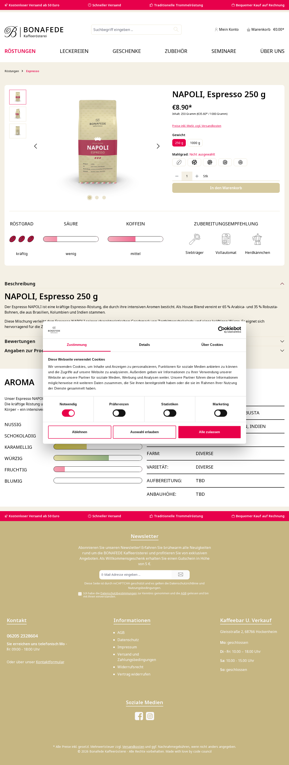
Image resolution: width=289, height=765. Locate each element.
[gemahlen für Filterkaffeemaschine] (210, 162)
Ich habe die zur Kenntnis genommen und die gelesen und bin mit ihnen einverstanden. (146, 595)
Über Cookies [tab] (212, 345)
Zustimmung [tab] (77, 345)
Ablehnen (79, 432)
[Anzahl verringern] (177, 176)
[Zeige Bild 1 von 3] (89, 197)
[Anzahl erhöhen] (197, 176)
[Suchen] (176, 30)
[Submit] (181, 574)
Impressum (127, 647)
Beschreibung (20, 284)
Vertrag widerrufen (133, 674)
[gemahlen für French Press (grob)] (194, 162)
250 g (179, 143)
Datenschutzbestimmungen (118, 593)
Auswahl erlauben (144, 432)
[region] (86, 146)
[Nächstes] (158, 146)
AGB (183, 593)
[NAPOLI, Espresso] (96, 146)
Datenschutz (128, 639)
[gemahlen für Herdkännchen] (225, 162)
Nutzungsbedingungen (144, 588)
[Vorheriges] (36, 146)
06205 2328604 (22, 636)
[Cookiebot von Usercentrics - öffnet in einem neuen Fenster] (221, 329)
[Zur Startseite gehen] (34, 31)
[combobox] (131, 30)
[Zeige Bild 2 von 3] (97, 197)
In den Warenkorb (226, 187)
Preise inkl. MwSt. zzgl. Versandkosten (196, 126)
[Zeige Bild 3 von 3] (104, 197)
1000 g (195, 143)
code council (202, 751)
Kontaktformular (50, 661)
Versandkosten (133, 746)
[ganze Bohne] (179, 162)
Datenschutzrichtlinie (184, 583)
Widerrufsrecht (130, 666)
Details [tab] (144, 345)
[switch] (119, 413)
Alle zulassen (209, 432)
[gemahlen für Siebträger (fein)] (240, 162)
